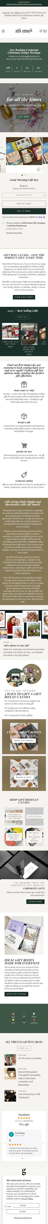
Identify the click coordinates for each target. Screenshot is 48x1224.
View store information (14, 233)
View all (23, 317)
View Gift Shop (24, 297)
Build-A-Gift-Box (15, 711)
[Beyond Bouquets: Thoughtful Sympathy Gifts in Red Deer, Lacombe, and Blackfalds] (10, 1073)
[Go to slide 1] (22, 1158)
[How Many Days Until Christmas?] (10, 1096)
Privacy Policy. (27, 1199)
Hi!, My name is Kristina (29, 1058)
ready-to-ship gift (25, 704)
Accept (23, 1205)
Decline (23, 1211)
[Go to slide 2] (24, 1158)
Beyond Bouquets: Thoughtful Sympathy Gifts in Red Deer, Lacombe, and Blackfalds (29, 1078)
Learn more (35, 901)
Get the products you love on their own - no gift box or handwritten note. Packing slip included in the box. (24, 458)
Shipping (16, 188)
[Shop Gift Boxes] (24, 736)
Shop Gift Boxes (16, 994)
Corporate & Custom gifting (20, 715)
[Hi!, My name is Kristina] (10, 1060)
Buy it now (24, 211)
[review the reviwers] (10, 1141)
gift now (23, 117)
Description (24, 195)
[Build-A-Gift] (24, 773)
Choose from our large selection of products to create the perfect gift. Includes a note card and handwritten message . (24, 428)
